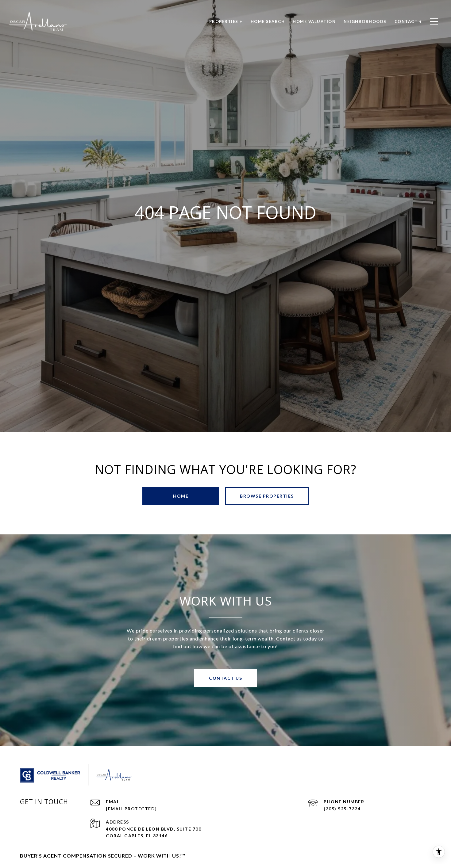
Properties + (226, 21)
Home (180, 496)
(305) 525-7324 (342, 808)
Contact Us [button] (225, 678)
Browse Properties (267, 496)
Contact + (408, 21)
